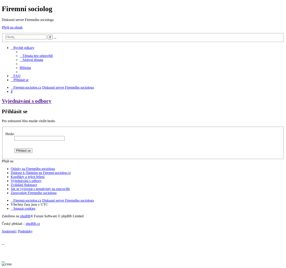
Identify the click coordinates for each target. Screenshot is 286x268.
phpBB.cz (33, 224)
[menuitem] (36, 56)
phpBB (25, 216)
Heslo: (10, 134)
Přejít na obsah (12, 27)
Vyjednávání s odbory (26, 101)
